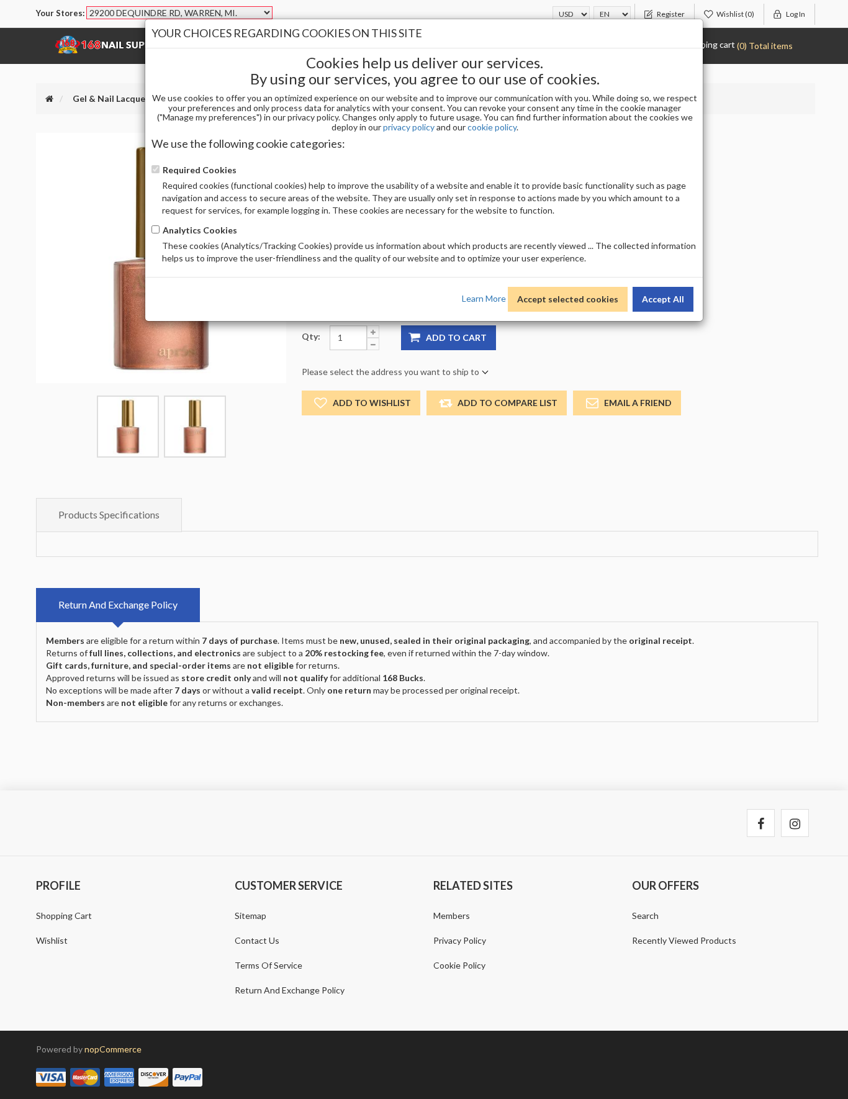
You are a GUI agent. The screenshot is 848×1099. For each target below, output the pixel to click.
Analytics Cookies (200, 230)
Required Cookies (200, 170)
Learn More (484, 297)
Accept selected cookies (567, 299)
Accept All (663, 299)
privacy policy (409, 127)
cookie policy (491, 127)
